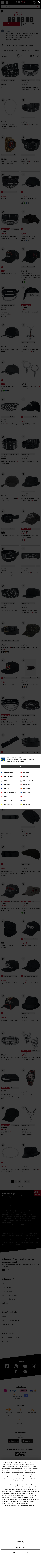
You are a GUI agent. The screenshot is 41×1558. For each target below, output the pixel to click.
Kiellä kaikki (20, 1547)
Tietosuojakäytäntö (30, 1505)
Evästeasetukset (19, 1503)
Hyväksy (20, 1542)
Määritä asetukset (20, 1553)
